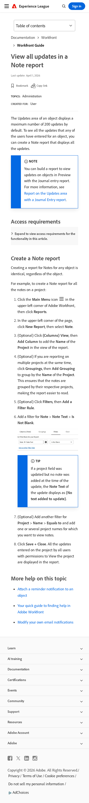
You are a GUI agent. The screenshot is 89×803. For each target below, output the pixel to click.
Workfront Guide (30, 45)
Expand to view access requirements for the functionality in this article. (43, 236)
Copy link (42, 85)
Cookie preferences (59, 775)
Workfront (49, 37)
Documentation (23, 37)
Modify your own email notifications (45, 622)
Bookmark (22, 85)
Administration (32, 96)
